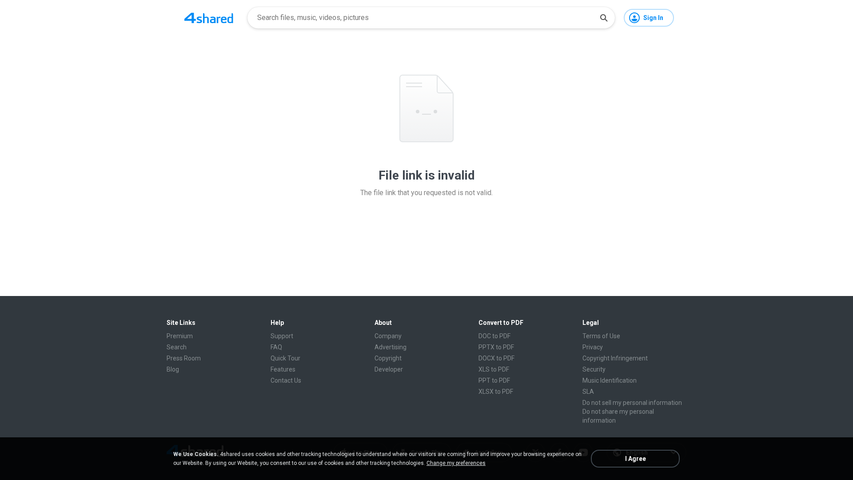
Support (282, 336)
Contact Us (286, 380)
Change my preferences (456, 463)
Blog (173, 369)
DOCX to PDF (496, 358)
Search (177, 347)
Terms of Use (601, 336)
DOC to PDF (494, 336)
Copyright (388, 358)
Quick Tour (285, 358)
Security (594, 369)
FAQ (276, 347)
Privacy (592, 347)
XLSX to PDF (495, 391)
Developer (389, 369)
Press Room (184, 358)
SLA (588, 391)
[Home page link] (208, 17)
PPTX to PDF (496, 347)
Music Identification (609, 380)
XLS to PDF (493, 369)
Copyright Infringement (615, 358)
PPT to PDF (494, 380)
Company (388, 336)
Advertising (391, 347)
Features (283, 369)
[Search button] (603, 17)
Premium (180, 336)
